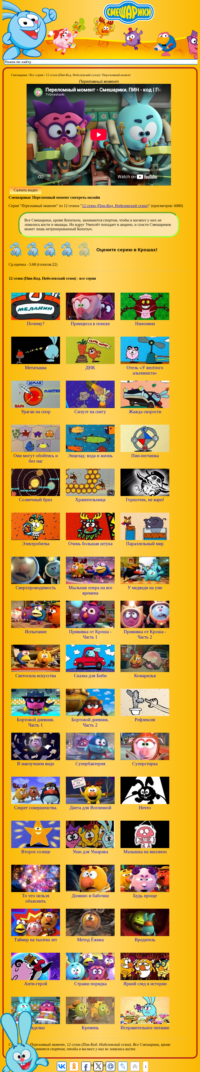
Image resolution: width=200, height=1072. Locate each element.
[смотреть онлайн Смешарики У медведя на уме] (145, 596)
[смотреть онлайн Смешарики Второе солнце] (35, 860)
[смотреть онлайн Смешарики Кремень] (90, 1036)
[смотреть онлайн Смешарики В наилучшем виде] (35, 772)
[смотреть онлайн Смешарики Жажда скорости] (145, 420)
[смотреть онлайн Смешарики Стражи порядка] (90, 992)
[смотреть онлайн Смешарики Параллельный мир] (145, 552)
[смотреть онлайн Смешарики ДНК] (90, 376)
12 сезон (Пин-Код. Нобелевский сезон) (115, 206)
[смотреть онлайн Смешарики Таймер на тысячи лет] (35, 948)
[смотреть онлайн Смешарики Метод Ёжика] (90, 948)
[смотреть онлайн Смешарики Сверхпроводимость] (35, 596)
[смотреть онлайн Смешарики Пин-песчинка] (145, 464)
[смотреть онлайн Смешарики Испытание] (35, 640)
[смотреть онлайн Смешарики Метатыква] (35, 376)
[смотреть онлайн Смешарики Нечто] (145, 816)
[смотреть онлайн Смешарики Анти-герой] (35, 992)
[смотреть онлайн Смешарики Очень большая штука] (90, 552)
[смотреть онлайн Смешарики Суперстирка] (145, 772)
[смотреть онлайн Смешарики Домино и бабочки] (90, 904)
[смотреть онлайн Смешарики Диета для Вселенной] (90, 816)
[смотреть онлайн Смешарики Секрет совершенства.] (35, 816)
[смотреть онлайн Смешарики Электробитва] (35, 552)
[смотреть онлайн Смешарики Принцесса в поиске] (90, 332)
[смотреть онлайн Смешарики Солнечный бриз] (35, 508)
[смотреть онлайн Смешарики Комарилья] (145, 684)
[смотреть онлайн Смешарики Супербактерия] (90, 772)
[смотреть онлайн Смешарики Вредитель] (145, 948)
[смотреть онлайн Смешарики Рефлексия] (145, 728)
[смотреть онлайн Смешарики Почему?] (35, 332)
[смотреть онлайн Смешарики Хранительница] (90, 508)
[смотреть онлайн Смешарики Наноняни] (145, 332)
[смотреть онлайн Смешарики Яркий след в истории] (145, 992)
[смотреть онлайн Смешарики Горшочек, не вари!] (145, 508)
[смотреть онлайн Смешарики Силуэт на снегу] (90, 420)
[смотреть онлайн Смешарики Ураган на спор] (35, 420)
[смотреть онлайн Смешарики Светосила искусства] (35, 684)
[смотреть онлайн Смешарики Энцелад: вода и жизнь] (90, 464)
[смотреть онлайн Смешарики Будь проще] (145, 904)
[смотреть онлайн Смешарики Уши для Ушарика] (90, 860)
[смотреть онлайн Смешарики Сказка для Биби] (90, 684)
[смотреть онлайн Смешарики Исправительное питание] (145, 1036)
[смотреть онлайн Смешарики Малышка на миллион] (145, 860)
